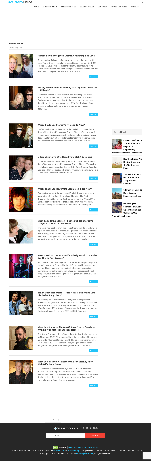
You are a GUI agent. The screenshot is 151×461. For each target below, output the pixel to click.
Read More (93, 77)
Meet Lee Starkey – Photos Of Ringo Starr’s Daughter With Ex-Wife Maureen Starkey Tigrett (66, 328)
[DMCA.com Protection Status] (60, 447)
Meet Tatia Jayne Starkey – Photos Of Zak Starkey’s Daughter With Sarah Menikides (65, 222)
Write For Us (93, 447)
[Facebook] (81, 428)
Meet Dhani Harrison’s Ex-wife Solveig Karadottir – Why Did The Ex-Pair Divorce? (67, 256)
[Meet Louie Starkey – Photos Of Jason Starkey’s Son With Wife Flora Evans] (21, 372)
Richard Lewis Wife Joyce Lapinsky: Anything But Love (66, 55)
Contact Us (81, 447)
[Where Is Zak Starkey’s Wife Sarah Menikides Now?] (21, 199)
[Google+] (84, 428)
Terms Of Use (58, 450)
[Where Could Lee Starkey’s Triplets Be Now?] (21, 135)
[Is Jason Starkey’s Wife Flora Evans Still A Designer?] (21, 167)
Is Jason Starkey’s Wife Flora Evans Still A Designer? (65, 156)
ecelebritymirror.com (84, 453)
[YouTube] (93, 428)
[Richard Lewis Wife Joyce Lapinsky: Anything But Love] (21, 66)
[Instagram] (87, 428)
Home (11, 48)
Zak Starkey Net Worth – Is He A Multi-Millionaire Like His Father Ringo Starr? (66, 294)
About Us (72, 447)
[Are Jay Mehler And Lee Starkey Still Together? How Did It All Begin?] (21, 98)
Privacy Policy (73, 450)
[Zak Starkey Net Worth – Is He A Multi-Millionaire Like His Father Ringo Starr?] (21, 303)
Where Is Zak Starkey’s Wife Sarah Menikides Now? (65, 188)
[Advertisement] (75, 22)
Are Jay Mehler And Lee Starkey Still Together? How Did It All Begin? (67, 89)
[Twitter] (90, 428)
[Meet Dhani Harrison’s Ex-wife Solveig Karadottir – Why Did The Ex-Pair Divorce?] (21, 266)
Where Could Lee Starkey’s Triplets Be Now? (61, 124)
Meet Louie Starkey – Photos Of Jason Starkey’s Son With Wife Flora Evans (65, 363)
